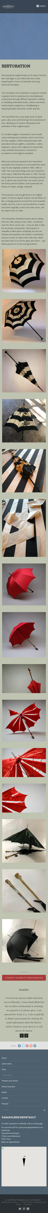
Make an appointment (10, 1142)
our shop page (37, 1123)
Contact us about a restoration (24, 978)
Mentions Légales (10, 1202)
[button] (24, 1161)
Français (5, 1103)
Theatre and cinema (10, 1081)
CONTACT (28, 1204)
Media (4, 1092)
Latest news (6, 1063)
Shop (4, 1069)
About (4, 1058)
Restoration (7, 1075)
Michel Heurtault (8, 1086)
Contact (5, 1098)
